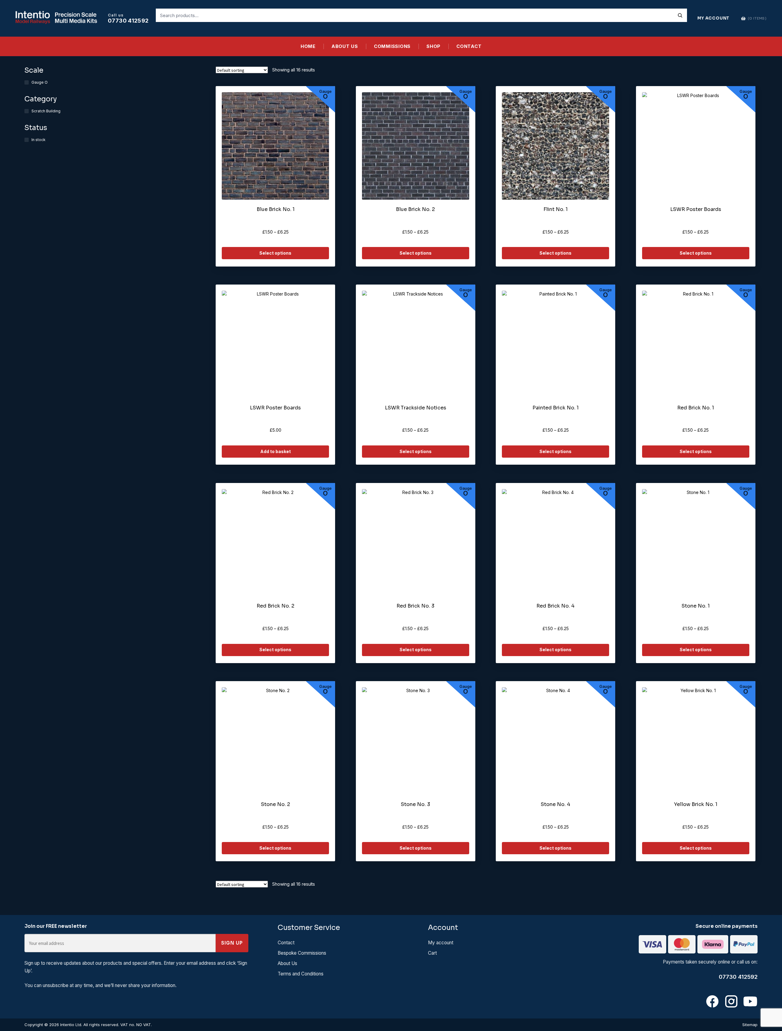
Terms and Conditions (300, 974)
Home (308, 46)
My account (440, 943)
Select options (275, 253)
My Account (713, 18)
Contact (468, 46)
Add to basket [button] (275, 451)
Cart (432, 953)
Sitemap (750, 1024)
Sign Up (232, 943)
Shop (433, 46)
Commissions (392, 46)
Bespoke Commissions (302, 953)
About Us (344, 46)
